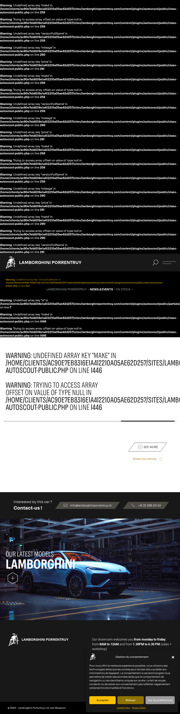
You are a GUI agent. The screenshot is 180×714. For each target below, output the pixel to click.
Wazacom (60, 708)
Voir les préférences (160, 700)
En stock (123, 289)
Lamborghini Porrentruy (50, 262)
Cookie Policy (123, 708)
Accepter (103, 700)
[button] (173, 657)
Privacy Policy (139, 708)
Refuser (131, 700)
